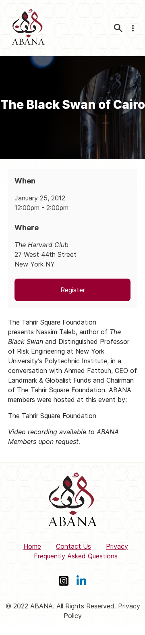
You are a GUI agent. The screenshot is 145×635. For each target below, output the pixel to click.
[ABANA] (28, 28)
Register (72, 290)
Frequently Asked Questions (76, 556)
